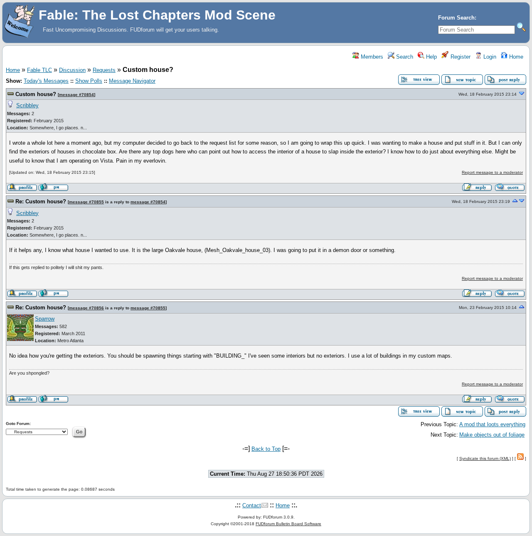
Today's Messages (46, 81)
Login (489, 57)
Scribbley (27, 105)
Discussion (72, 70)
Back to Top (266, 449)
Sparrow (44, 319)
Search (403, 57)
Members (371, 57)
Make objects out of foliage (492, 435)
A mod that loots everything (492, 424)
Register (459, 57)
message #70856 (86, 308)
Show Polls (88, 81)
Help (430, 57)
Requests (104, 70)
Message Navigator (132, 81)
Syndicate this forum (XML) (485, 458)
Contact (251, 505)
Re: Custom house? (40, 201)
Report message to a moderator (492, 172)
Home (515, 57)
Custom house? (35, 94)
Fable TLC (39, 70)
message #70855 (86, 202)
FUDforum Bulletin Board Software (288, 523)
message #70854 (76, 94)
